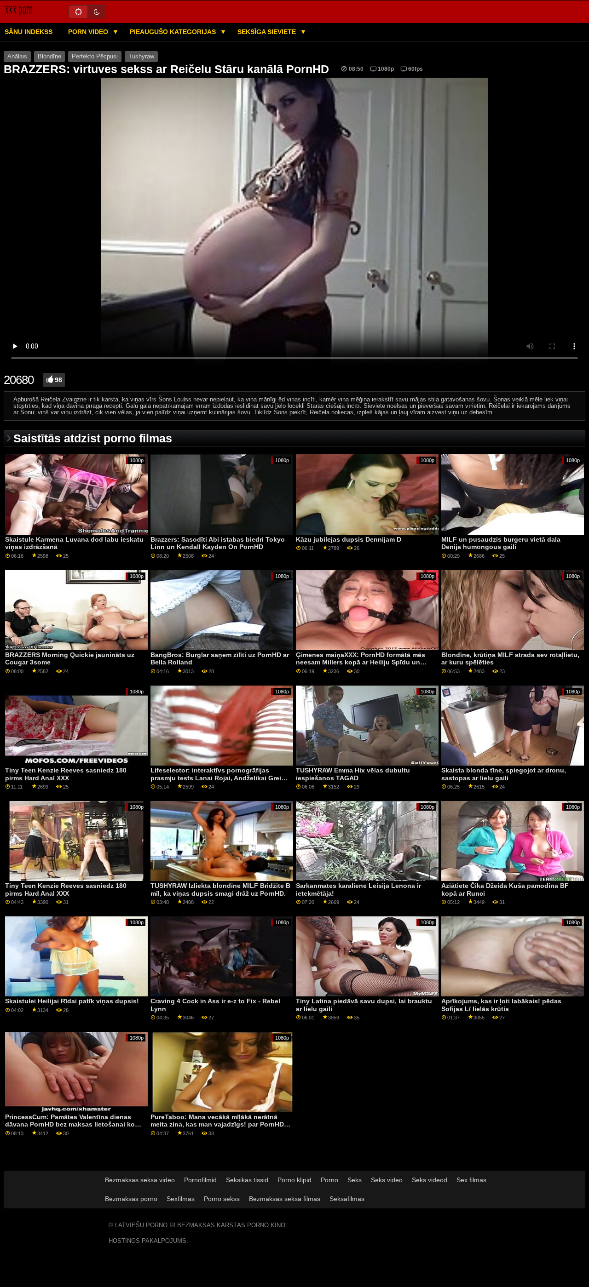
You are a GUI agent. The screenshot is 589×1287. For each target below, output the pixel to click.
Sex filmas (471, 1180)
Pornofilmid (200, 1180)
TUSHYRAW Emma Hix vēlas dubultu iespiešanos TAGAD (353, 774)
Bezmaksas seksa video (140, 1180)
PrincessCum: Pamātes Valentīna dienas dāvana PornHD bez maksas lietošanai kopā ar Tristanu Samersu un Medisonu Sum (74, 1124)
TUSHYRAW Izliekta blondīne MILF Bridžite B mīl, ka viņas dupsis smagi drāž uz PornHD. (220, 889)
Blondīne (49, 56)
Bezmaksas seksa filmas (284, 1198)
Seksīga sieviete (267, 31)
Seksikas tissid (247, 1180)
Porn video (89, 31)
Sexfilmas (181, 1198)
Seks (354, 1180)
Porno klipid (294, 1180)
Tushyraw (141, 56)
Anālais (17, 56)
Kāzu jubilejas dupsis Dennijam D (348, 539)
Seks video (387, 1180)
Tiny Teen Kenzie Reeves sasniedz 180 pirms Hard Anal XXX (66, 774)
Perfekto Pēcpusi (95, 56)
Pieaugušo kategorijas (174, 31)
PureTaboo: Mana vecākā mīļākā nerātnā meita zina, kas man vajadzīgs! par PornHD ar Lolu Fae (217, 1124)
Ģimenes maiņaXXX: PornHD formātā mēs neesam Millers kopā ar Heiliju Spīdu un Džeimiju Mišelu (360, 662)
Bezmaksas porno (131, 1198)
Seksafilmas (346, 1198)
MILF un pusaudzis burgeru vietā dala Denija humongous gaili (500, 543)
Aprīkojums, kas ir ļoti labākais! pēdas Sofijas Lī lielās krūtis (501, 1004)
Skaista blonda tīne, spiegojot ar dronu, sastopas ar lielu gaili (503, 774)
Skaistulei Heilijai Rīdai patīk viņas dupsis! (72, 1001)
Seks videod (429, 1180)
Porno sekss (222, 1198)
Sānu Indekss (28, 31)
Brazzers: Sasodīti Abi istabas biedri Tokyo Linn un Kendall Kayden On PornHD (217, 543)
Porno (329, 1180)
